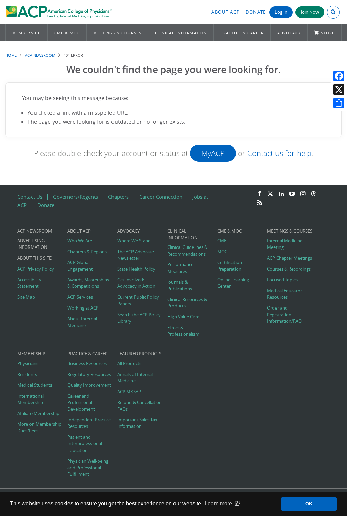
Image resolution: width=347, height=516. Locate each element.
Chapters (118, 197)
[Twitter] (270, 194)
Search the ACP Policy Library (139, 318)
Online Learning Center (233, 283)
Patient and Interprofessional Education (84, 443)
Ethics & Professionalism (183, 331)
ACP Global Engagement (80, 266)
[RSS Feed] (259, 203)
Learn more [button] (218, 504)
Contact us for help (279, 153)
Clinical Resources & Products (187, 303)
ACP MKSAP (129, 392)
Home (11, 55)
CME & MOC (67, 32)
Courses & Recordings (289, 269)
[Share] (339, 103)
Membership (26, 32)
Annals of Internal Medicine (135, 378)
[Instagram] (303, 194)
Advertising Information (32, 244)
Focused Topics (282, 280)
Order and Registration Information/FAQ (284, 314)
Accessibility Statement (29, 283)
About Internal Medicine (82, 322)
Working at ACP (83, 308)
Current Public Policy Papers (138, 300)
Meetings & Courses (117, 32)
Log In (281, 12)
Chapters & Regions (87, 252)
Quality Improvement (89, 385)
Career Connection (160, 197)
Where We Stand (134, 241)
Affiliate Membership (38, 413)
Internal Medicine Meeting (284, 244)
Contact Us (29, 197)
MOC (222, 252)
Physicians (27, 363)
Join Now (310, 12)
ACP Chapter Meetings (289, 258)
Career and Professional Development (81, 402)
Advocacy (289, 32)
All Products (129, 363)
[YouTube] (292, 194)
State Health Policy (136, 269)
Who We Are (79, 241)
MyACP (213, 153)
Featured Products (139, 354)
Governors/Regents (75, 197)
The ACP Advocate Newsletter (135, 255)
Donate (256, 12)
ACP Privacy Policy (35, 269)
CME (221, 241)
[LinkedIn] (281, 194)
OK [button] (308, 504)
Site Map (26, 297)
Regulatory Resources (89, 374)
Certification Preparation (229, 266)
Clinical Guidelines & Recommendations (187, 250)
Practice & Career (242, 32)
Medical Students (34, 385)
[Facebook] (339, 76)
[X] (339, 89)
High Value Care (183, 317)
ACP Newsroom (40, 55)
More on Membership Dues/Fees (39, 427)
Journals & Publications (179, 285)
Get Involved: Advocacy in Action (136, 283)
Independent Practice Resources (89, 423)
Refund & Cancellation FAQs (139, 406)
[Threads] (313, 194)
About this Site (34, 258)
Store (328, 32)
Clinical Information (181, 32)
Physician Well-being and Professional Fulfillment (87, 467)
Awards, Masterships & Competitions (88, 283)
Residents (27, 374)
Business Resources (87, 363)
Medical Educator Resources (284, 294)
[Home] (58, 12)
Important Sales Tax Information (137, 423)
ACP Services (80, 297)
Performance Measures (180, 268)
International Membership (30, 399)
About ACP (225, 12)
